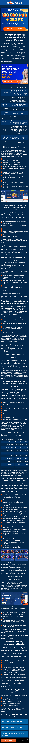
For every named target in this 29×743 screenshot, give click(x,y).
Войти (22, 740)
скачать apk (9, 81)
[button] (27, 630)
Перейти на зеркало (14, 29)
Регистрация (8, 740)
